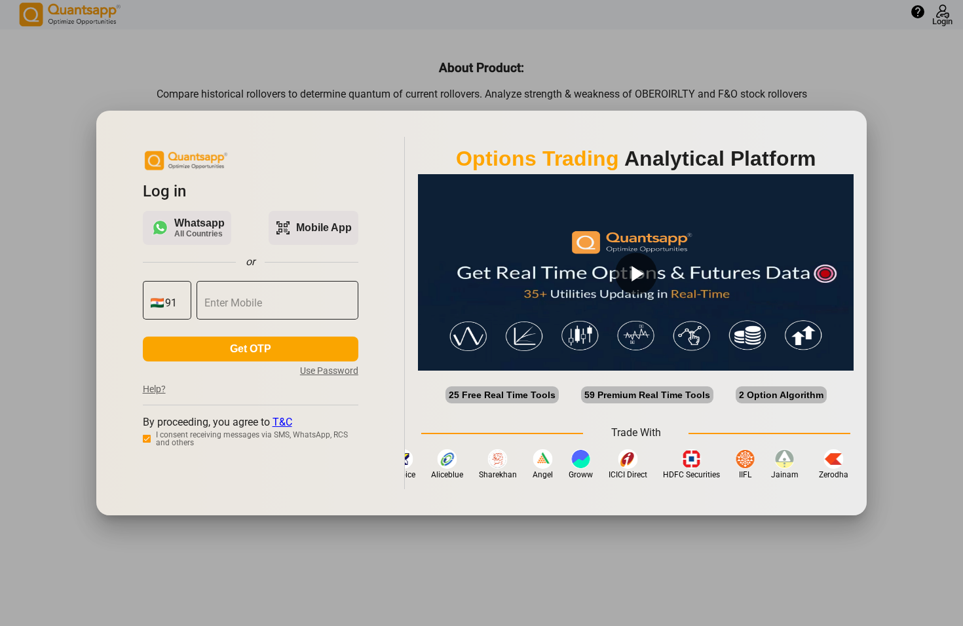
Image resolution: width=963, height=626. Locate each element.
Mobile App (313, 228)
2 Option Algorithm (781, 395)
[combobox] (174, 303)
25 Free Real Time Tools (502, 395)
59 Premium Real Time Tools (647, 395)
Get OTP (250, 348)
